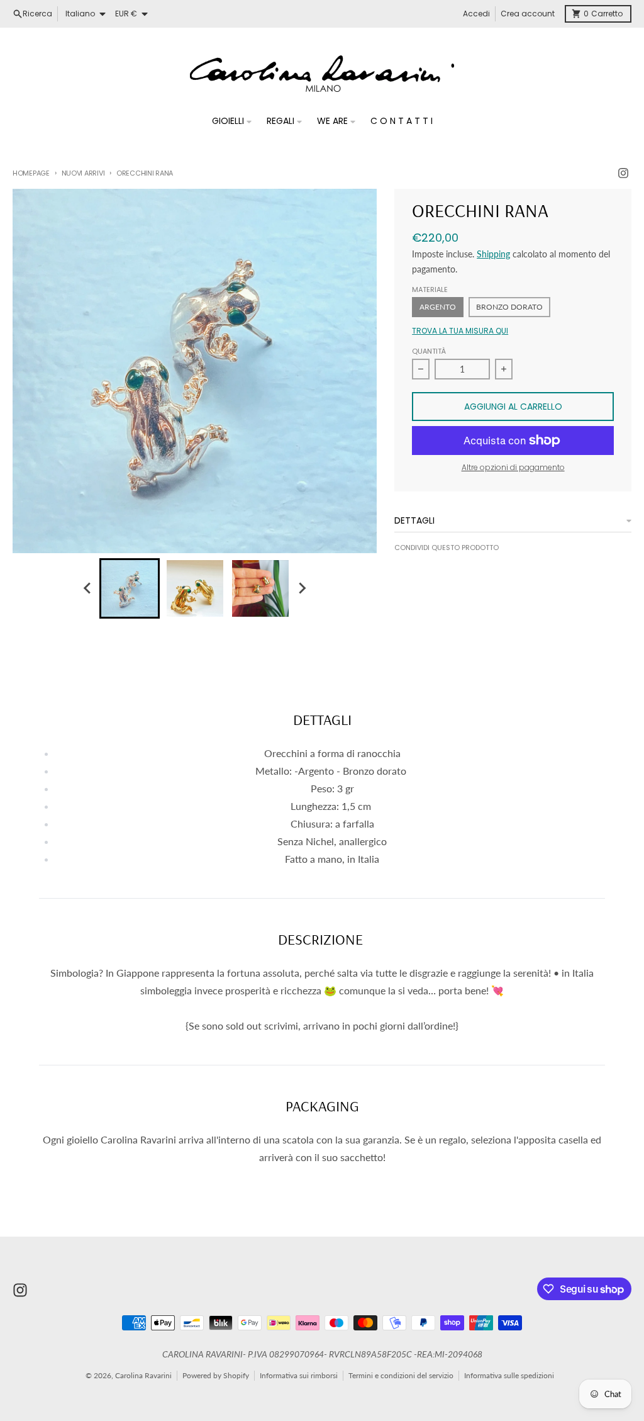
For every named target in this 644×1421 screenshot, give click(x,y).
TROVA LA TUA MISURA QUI (460, 331)
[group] (129, 588)
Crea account (528, 13)
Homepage (31, 173)
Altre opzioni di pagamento (513, 468)
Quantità (429, 351)
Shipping (493, 254)
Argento (437, 307)
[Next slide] (302, 588)
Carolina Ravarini (143, 1375)
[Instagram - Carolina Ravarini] (623, 173)
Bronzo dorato (509, 307)
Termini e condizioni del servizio (400, 1375)
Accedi (476, 13)
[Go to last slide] (88, 588)
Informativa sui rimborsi (299, 1375)
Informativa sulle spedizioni (509, 1375)
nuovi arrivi (83, 173)
